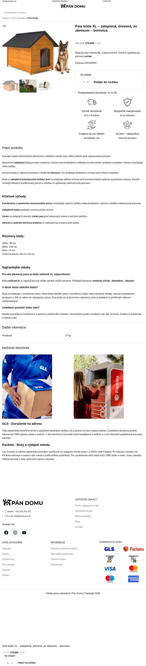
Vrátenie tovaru (58, 559)
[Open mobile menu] (3, 6)
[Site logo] (73, 6)
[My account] (136, 6)
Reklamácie (57, 564)
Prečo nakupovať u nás (87, 505)
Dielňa (5, 554)
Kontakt (79, 527)
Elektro (5, 575)
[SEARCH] (141, 13)
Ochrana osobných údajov (64, 548)
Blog (77, 521)
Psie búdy (32, 18)
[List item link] (36, 515)
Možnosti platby (83, 516)
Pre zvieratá (18, 18)
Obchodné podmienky (62, 554)
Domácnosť (8, 559)
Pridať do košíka (106, 82)
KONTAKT (107, 1)
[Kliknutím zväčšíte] (7, 74)
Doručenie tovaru (84, 511)
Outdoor (6, 570)
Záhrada (6, 548)
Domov (5, 18)
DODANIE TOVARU (59, 1)
